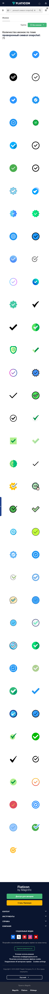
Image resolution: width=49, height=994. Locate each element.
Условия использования (24, 954)
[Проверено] (36, 54)
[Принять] (13, 77)
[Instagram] (30, 937)
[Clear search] (34, 10)
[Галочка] (13, 100)
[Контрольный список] (36, 623)
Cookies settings (39, 962)
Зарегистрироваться (24, 948)
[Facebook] (13, 937)
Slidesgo (33, 990)
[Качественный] (36, 100)
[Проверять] (13, 123)
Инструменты (8, 916)
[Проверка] (13, 350)
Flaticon (24, 990)
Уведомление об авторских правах (18, 961)
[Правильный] (13, 168)
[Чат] (13, 600)
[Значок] (13, 555)
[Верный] (36, 282)
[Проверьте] (13, 54)
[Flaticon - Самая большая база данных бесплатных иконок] (21, 3)
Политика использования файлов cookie (25, 959)
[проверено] (13, 145)
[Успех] (13, 850)
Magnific (15, 990)
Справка (6, 921)
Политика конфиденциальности (25, 956)
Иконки (5, 17)
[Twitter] (19, 937)
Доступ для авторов (24, 896)
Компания (6, 926)
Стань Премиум (24, 902)
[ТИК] (36, 532)
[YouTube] (36, 937)
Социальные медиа (24, 931)
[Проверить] (36, 486)
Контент (6, 911)
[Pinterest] (24, 937)
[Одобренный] (36, 123)
